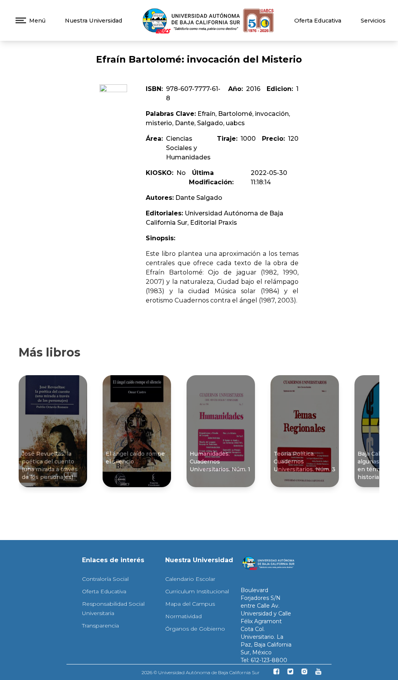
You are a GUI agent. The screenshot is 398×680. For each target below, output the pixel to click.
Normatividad (183, 616)
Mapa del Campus (190, 603)
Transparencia (100, 625)
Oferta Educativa (317, 20)
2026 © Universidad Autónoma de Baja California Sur (200, 672)
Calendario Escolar (190, 578)
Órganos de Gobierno (195, 628)
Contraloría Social (105, 578)
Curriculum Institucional (197, 591)
